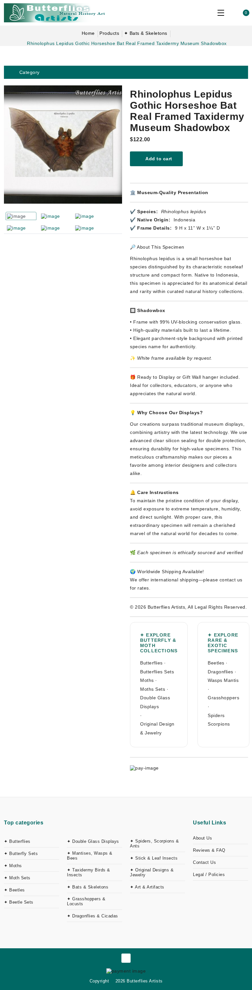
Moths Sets (152, 689)
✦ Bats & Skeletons (145, 33)
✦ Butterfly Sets (21, 853)
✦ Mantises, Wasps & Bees (90, 856)
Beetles (216, 662)
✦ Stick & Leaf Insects (154, 858)
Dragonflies (220, 671)
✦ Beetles (14, 890)
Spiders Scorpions (219, 720)
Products (109, 33)
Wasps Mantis (223, 680)
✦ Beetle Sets (18, 902)
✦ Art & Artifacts (147, 887)
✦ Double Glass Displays (93, 841)
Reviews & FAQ (209, 850)
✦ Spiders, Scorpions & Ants (154, 843)
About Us (202, 838)
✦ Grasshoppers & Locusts (86, 901)
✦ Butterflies (17, 841)
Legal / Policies (209, 874)
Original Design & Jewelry (157, 728)
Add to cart (158, 158)
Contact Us (204, 862)
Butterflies (151, 662)
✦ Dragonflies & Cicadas (92, 915)
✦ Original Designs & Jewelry (152, 872)
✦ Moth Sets (17, 877)
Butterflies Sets (157, 671)
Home (88, 33)
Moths (147, 680)
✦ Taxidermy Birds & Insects (88, 872)
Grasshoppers (223, 697)
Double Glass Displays (155, 702)
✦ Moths (13, 865)
